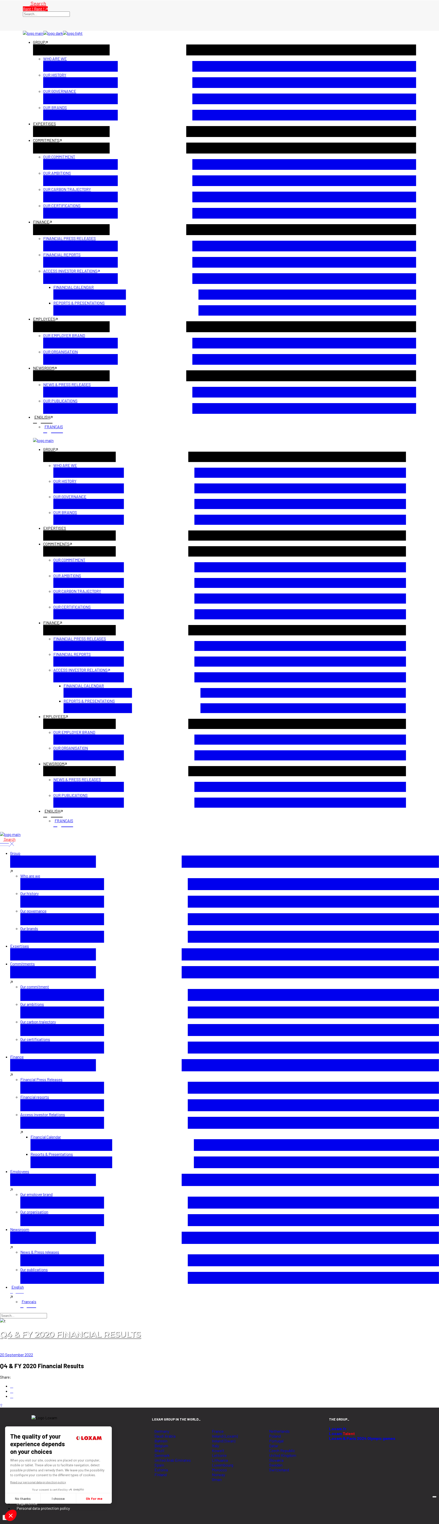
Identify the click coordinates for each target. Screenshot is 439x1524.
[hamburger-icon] (434, 1497)
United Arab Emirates (172, 1460)
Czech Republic (282, 1450)
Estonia (161, 1469)
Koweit (218, 1450)
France (218, 1431)
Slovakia (276, 1460)
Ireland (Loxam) (225, 1436)
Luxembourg (222, 1464)
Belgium (161, 1445)
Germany (161, 1431)
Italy (215, 1445)
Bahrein (160, 1440)
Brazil (159, 1450)
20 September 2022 (16, 1354)
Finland (160, 1474)
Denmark (162, 1455)
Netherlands (279, 1431)
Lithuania (220, 1460)
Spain (159, 1464)
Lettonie (219, 1455)
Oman (217, 1479)
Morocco (219, 1469)
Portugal (276, 1440)
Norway (218, 1474)
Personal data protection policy (43, 1508)
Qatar (273, 1445)
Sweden (276, 1464)
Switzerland (279, 1469)
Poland (275, 1436)
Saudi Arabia (165, 1436)
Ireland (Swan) (223, 1440)
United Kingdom (282, 1455)
